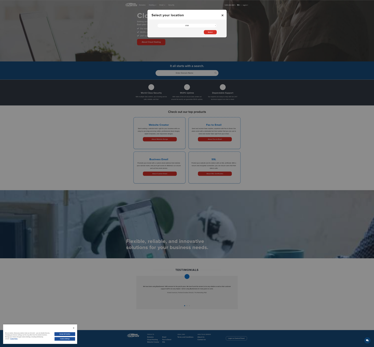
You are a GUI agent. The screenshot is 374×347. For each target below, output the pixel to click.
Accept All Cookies (65, 334)
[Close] (73, 328)
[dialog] (187, 23)
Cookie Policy (14, 339)
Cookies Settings (65, 339)
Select (210, 32)
